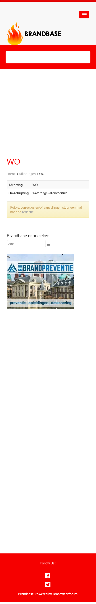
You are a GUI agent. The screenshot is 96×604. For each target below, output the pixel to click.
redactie (28, 212)
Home (11, 174)
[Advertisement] (48, 115)
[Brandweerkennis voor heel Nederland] (46, 28)
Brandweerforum (65, 594)
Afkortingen (27, 174)
